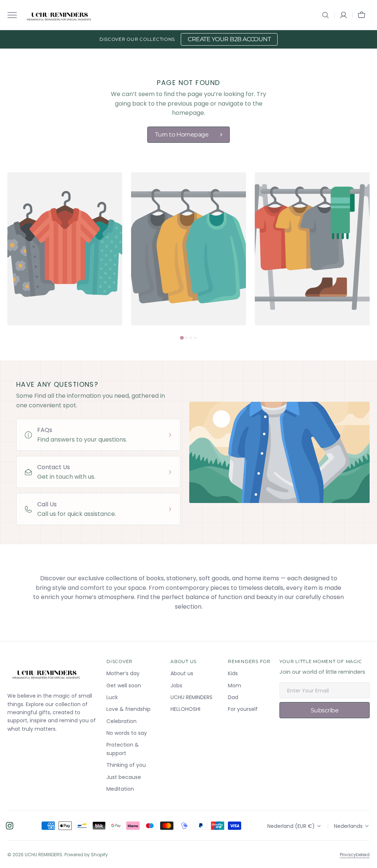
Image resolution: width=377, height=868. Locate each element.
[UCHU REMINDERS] (59, 15)
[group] (64, 248)
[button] (325, 15)
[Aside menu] (14, 15)
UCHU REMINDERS (43, 854)
